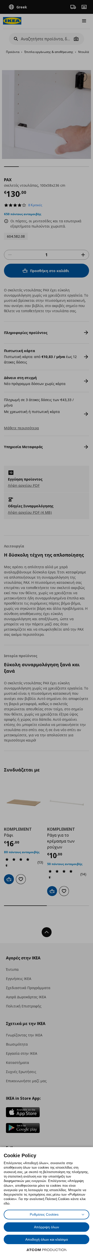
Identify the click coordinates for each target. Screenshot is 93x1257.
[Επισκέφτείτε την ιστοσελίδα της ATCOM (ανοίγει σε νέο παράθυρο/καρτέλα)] (47, 1250)
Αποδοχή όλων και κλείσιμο (46, 1239)
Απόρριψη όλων (46, 1227)
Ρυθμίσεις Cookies (44, 1214)
